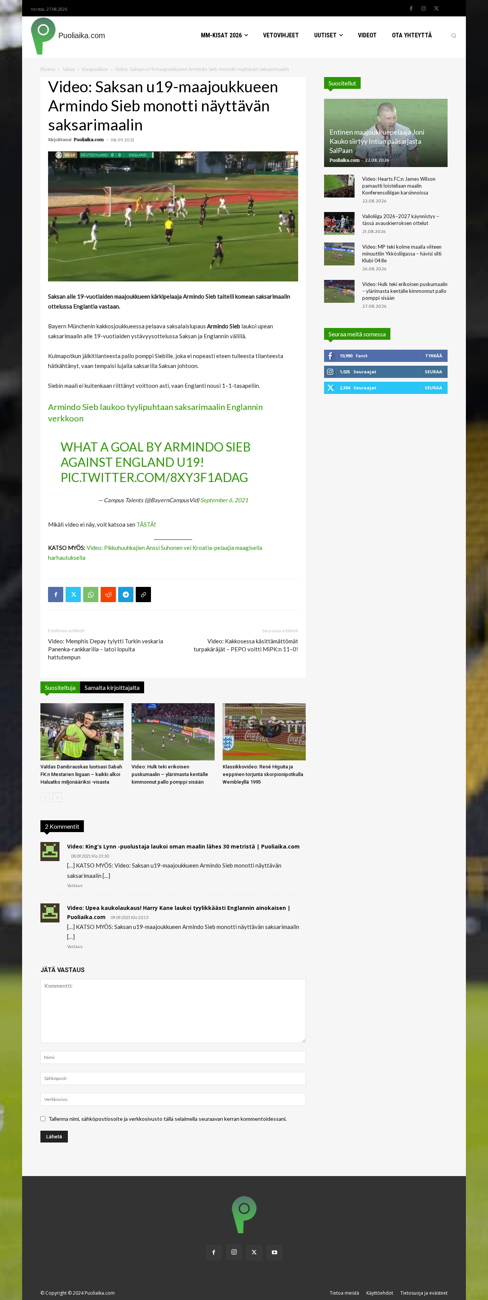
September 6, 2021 (224, 500)
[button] (453, 35)
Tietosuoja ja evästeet (424, 1293)
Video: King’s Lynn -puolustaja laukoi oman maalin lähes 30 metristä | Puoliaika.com (183, 846)
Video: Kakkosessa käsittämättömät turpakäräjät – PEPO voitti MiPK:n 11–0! (246, 645)
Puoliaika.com (89, 139)
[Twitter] (436, 8)
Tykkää (433, 355)
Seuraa (433, 371)
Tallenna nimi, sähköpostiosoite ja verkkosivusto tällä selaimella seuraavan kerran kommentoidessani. (167, 1118)
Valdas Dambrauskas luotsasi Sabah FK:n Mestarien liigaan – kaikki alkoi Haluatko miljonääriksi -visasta (81, 774)
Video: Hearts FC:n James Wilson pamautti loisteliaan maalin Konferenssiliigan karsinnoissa (398, 186)
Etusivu (47, 69)
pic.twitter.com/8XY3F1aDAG (154, 477)
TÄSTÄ (145, 524)
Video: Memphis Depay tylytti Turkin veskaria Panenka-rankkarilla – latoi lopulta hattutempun (105, 649)
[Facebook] (411, 8)
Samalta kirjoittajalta (112, 687)
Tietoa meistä (344, 1293)
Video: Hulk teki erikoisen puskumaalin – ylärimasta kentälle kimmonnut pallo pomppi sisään (170, 774)
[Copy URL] (143, 594)
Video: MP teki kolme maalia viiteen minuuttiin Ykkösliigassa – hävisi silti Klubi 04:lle (401, 254)
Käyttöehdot (379, 1293)
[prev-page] (45, 797)
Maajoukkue (95, 69)
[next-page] (57, 797)
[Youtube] (274, 1252)
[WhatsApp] (90, 594)
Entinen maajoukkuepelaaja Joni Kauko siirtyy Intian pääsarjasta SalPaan (376, 141)
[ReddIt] (108, 594)
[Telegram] (125, 594)
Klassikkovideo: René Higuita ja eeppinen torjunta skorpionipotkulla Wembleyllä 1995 (263, 774)
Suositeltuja (60, 687)
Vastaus (75, 885)
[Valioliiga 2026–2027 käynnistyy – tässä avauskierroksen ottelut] (339, 223)
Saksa (69, 69)
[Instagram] (423, 8)
